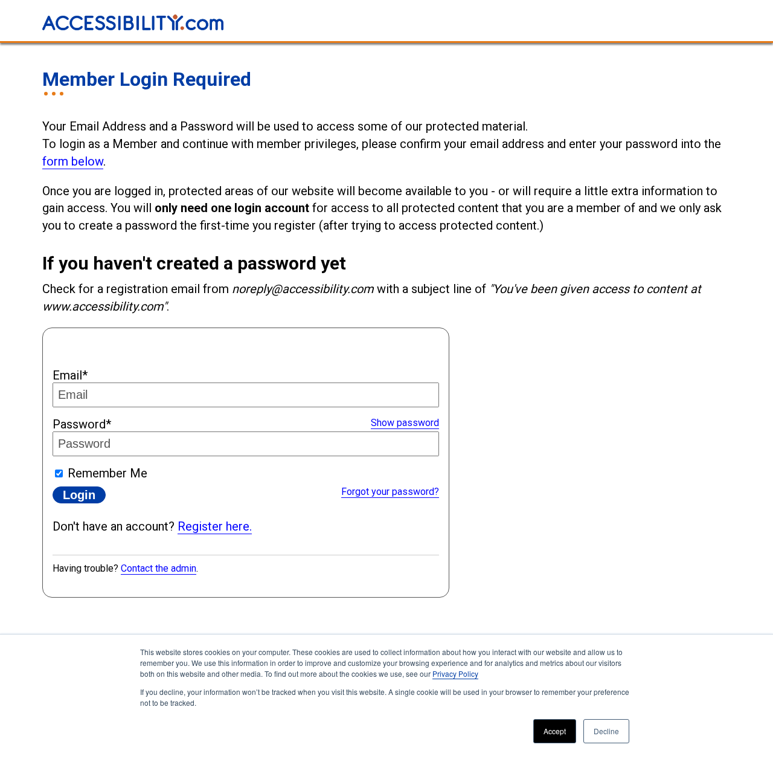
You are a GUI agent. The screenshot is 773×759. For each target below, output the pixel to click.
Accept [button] (555, 731)
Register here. (215, 526)
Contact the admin (158, 568)
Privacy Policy (455, 673)
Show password (405, 422)
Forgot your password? (390, 491)
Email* (70, 375)
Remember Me (107, 473)
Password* (82, 424)
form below (72, 161)
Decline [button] (606, 731)
